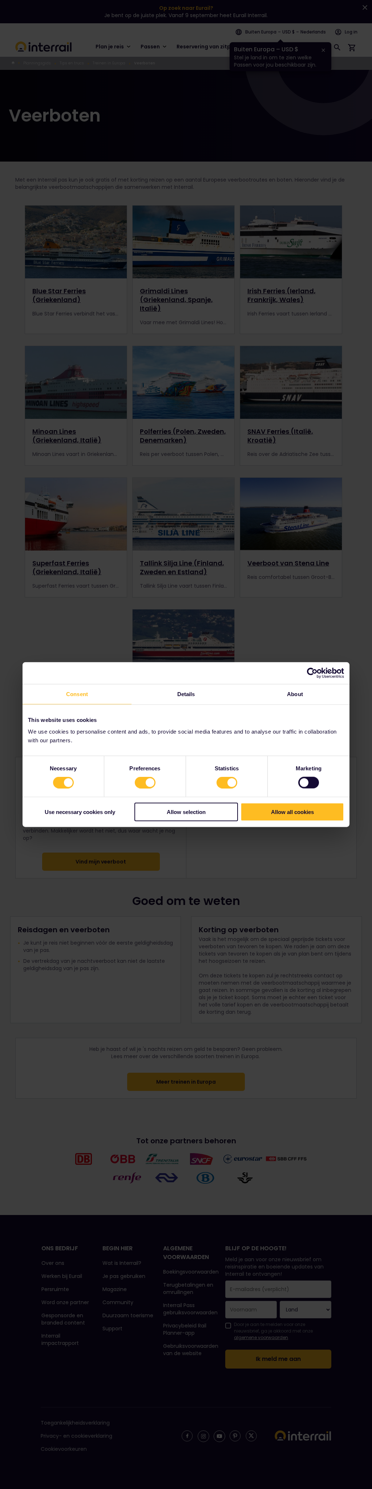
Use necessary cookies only (80, 812)
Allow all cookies (292, 812)
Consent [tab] (77, 694)
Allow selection (186, 812)
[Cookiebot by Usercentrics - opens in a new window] (312, 673)
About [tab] (295, 694)
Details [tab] (186, 694)
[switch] (145, 783)
